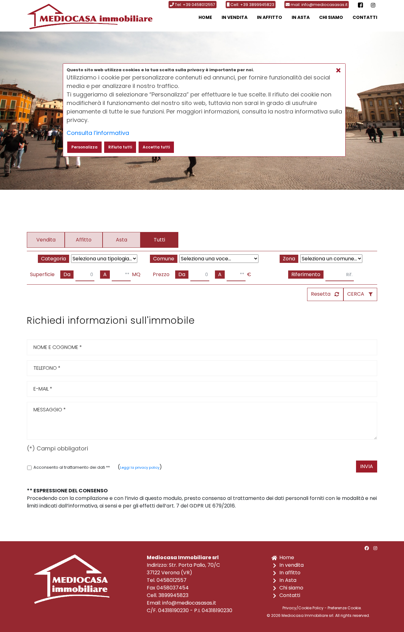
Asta (121, 239)
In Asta (301, 17)
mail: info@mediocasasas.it (319, 4)
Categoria (53, 258)
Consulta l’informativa (98, 133)
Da (66, 274)
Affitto (84, 239)
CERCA (355, 294)
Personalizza (84, 147)
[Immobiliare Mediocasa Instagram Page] (373, 5)
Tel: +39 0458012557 (194, 4)
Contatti (365, 17)
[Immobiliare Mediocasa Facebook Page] (360, 5)
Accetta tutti (156, 147)
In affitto (269, 17)
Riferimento (305, 274)
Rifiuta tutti (120, 147)
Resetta (320, 294)
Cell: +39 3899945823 (251, 4)
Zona (289, 258)
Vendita (46, 239)
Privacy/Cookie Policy (303, 608)
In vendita (234, 17)
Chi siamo (331, 17)
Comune (163, 258)
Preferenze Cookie (344, 608)
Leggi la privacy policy (139, 467)
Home (205, 17)
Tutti (159, 239)
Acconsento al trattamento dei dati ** (71, 467)
